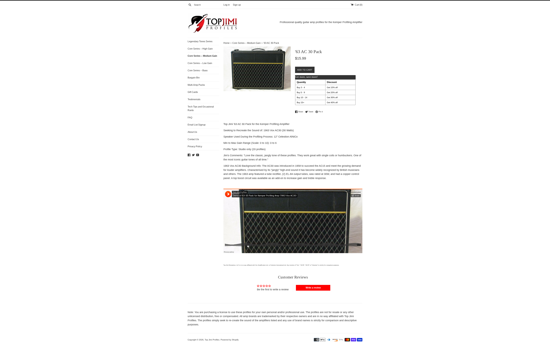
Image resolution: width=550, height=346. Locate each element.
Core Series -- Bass (198, 70)
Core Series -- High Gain (200, 49)
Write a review (313, 287)
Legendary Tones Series (200, 41)
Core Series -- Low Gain (200, 63)
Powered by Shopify (230, 340)
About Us (192, 132)
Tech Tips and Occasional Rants (201, 108)
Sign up (237, 4)
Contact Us (193, 139)
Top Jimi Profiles (212, 340)
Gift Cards (193, 92)
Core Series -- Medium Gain (202, 56)
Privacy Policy (195, 146)
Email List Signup (197, 124)
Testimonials (194, 99)
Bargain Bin (194, 77)
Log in (226, 4)
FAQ (190, 117)
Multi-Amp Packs (196, 85)
